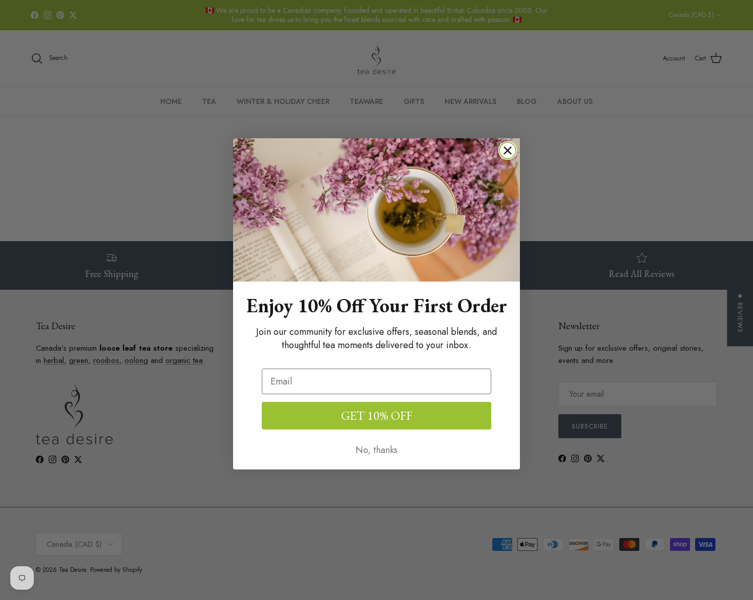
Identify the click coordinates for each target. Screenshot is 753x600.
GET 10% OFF (376, 415)
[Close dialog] (507, 150)
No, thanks (376, 450)
